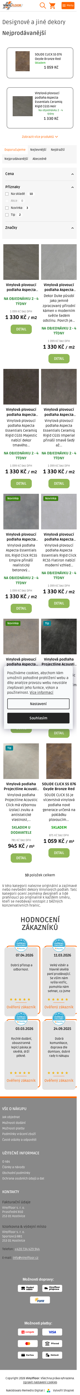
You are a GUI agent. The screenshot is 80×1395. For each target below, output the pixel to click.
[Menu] (68, 5)
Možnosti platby (13, 1128)
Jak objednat (11, 1117)
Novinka (19, 208)
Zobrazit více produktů (38, 137)
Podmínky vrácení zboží (19, 1134)
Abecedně (39, 159)
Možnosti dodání (14, 1123)
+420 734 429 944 (27, 1249)
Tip (15, 215)
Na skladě (22, 194)
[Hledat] (42, 5)
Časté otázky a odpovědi (19, 1140)
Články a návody (13, 1167)
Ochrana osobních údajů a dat (23, 1178)
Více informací (41, 692)
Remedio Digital (32, 1390)
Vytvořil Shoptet (63, 1390)
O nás (6, 1161)
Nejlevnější (38, 150)
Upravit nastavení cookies (40, 1382)
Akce (17, 201)
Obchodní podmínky (16, 1173)
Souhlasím (38, 718)
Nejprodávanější (16, 159)
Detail (21, 329)
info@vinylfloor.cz (25, 1258)
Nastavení (38, 704)
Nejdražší (58, 150)
